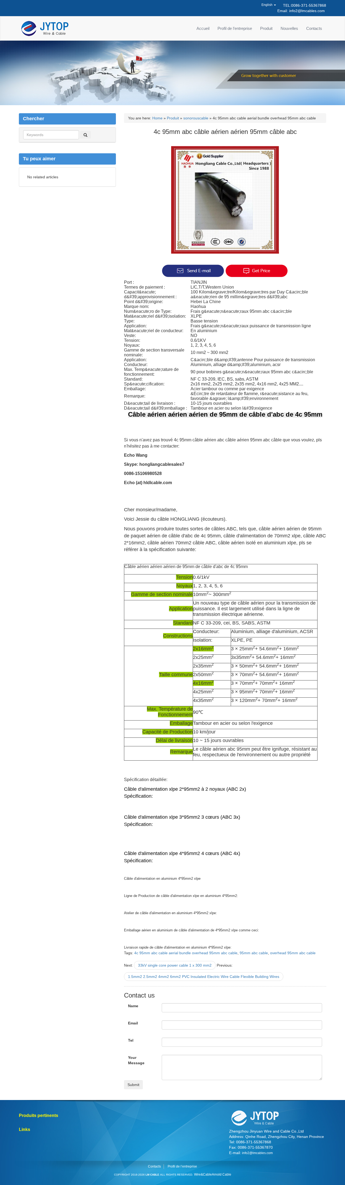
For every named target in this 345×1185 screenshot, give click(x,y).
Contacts (314, 28)
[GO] (85, 135)
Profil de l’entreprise (235, 28)
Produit (266, 28)
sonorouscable (195, 118)
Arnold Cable (221, 1174)
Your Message (136, 1060)
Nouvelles (289, 28)
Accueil (202, 28)
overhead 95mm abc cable (293, 953)
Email (133, 1023)
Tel (130, 1040)
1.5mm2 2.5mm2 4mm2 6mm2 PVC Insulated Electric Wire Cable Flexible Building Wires (203, 976)
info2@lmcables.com (307, 11)
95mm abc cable (254, 953)
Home (157, 118)
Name (133, 1006)
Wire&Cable (203, 1174)
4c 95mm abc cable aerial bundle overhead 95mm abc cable (185, 953)
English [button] (267, 5)
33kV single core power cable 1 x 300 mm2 (175, 965)
